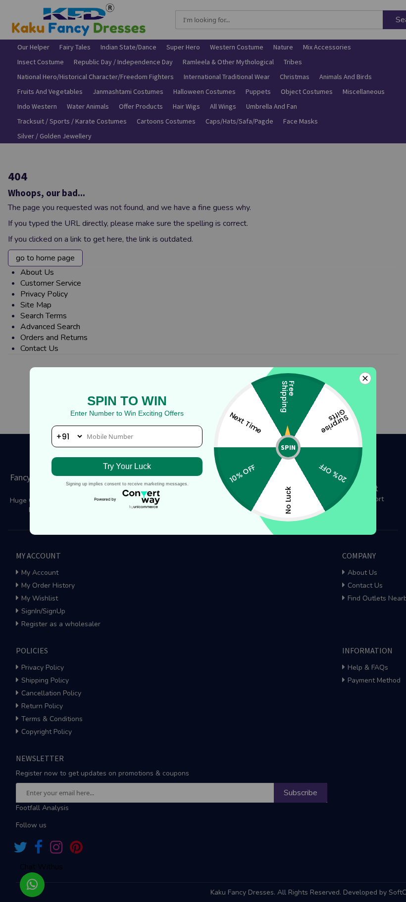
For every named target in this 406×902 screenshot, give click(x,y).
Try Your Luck (127, 466)
